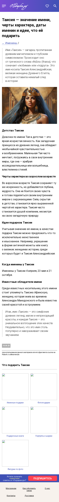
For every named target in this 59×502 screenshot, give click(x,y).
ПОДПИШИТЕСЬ (42, 478)
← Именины (9, 43)
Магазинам (11, 488)
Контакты (11, 496)
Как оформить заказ (29, 490)
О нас (47, 488)
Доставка (29, 496)
